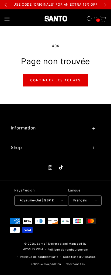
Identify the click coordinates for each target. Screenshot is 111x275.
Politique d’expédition (46, 264)
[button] (7, 18)
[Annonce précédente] (6, 4)
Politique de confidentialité (39, 256)
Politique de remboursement (68, 249)
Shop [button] (16, 147)
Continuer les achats (55, 80)
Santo (41, 243)
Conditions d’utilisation (79, 256)
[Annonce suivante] (105, 4)
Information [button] (23, 128)
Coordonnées (75, 264)
